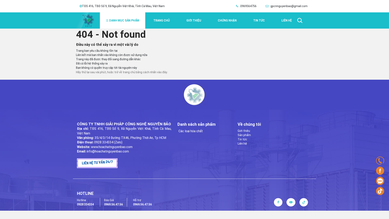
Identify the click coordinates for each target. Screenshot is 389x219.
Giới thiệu (193, 20)
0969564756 (248, 6)
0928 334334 (85, 204)
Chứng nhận (227, 20)
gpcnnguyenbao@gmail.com (289, 6)
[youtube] (291, 202)
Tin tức (259, 20)
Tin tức (242, 139)
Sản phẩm (244, 135)
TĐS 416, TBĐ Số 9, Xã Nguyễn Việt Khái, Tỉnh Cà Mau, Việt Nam (123, 6)
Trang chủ (161, 20)
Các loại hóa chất (190, 131)
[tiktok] (303, 202)
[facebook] (278, 202)
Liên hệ (286, 20)
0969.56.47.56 (113, 204)
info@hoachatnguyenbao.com (108, 151)
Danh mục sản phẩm (122, 20)
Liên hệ (242, 143)
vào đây (162, 72)
